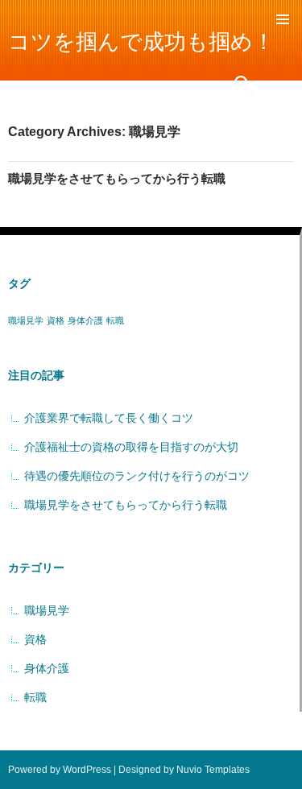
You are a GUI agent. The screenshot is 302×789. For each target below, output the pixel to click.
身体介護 (85, 320)
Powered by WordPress (59, 769)
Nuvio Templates (213, 769)
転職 (115, 320)
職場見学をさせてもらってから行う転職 (116, 178)
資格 (55, 320)
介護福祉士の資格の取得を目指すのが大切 (131, 446)
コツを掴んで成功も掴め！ (141, 42)
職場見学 (25, 320)
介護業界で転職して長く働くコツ (108, 417)
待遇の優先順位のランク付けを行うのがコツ (137, 475)
